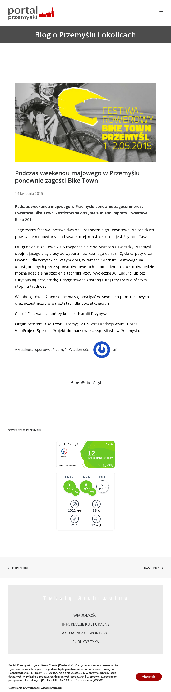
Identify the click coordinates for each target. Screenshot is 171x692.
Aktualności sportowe (33, 349)
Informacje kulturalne (85, 624)
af (114, 349)
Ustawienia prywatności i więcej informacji (35, 688)
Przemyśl (59, 349)
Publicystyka (85, 641)
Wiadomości (79, 349)
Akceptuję (149, 677)
